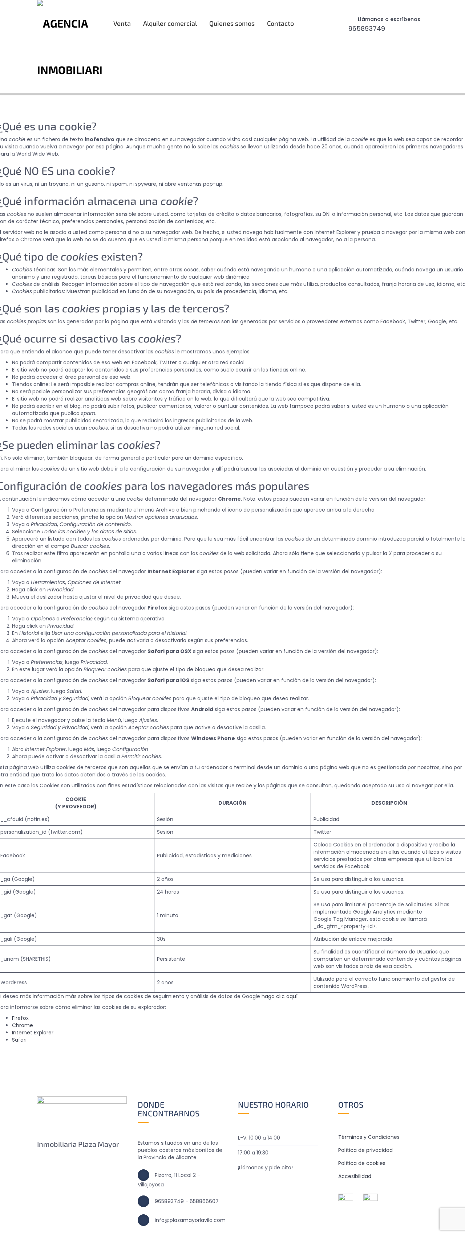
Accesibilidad (354, 1176)
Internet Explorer (32, 1032)
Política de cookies (361, 1163)
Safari (19, 1039)
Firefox (20, 1018)
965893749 (366, 28)
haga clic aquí (280, 996)
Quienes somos (232, 23)
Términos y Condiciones (369, 1137)
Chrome (22, 1025)
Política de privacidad (365, 1150)
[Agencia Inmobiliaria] (69, 46)
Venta (122, 23)
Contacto (280, 23)
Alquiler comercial (170, 23)
